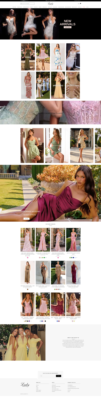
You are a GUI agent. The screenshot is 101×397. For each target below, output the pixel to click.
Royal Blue (57, 321)
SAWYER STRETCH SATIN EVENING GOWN (73, 254)
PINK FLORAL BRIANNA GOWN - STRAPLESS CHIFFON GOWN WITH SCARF (58, 254)
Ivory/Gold (24, 321)
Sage (41, 257)
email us (26, 0)
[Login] (78, 3)
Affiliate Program (38, 390)
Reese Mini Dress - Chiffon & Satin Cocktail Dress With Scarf (43, 318)
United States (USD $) (77, 0)
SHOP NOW (26, 218)
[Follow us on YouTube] (23, 0)
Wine (59, 321)
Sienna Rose (56, 289)
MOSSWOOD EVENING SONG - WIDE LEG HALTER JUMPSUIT (28, 286)
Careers (37, 387)
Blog (36, 386)
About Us (37, 385)
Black (27, 321)
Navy (73, 257)
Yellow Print (74, 321)
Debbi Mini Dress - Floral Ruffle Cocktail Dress (73, 318)
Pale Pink (43, 321)
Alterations (53, 391)
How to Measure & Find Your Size (56, 390)
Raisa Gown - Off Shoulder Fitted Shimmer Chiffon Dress (58, 286)
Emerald (44, 257)
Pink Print (72, 321)
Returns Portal (54, 387)
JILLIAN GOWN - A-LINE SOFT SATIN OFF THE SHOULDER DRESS (43, 254)
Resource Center (38, 391)
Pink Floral (27, 257)
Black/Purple (29, 321)
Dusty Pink (39, 257)
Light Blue (40, 321)
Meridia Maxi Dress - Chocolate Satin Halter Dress (43, 286)
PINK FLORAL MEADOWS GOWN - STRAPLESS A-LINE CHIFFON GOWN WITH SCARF (28, 254)
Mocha (58, 289)
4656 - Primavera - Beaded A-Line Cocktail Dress (58, 318)
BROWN (27, 289)
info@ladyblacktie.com (72, 386)
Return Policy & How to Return (56, 386)
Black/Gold (26, 321)
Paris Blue (75, 257)
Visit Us (69, 391)
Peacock (71, 257)
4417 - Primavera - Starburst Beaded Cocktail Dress (27, 318)
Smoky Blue (59, 289)
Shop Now (67, 27)
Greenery (43, 257)
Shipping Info (54, 385)
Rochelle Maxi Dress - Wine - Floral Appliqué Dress (73, 286)
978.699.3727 (71, 385)
